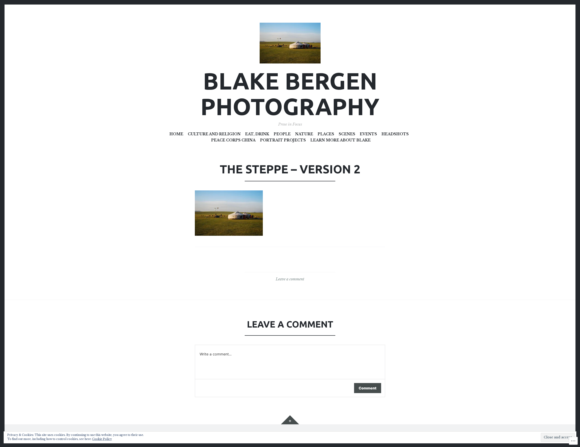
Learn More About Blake (340, 140)
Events (368, 134)
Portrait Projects (283, 140)
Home (176, 134)
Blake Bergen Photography (290, 93)
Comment (368, 388)
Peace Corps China (233, 140)
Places (326, 134)
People (282, 134)
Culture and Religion (214, 134)
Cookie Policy (102, 439)
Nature (304, 134)
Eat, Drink (257, 134)
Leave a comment (290, 279)
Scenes (347, 134)
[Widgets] (290, 419)
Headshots (395, 134)
